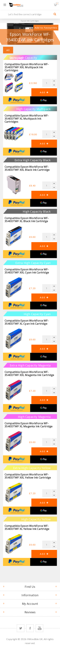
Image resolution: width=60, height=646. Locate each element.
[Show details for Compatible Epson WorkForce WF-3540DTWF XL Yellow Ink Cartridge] (14, 544)
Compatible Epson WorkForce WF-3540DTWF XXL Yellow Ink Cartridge (28, 476)
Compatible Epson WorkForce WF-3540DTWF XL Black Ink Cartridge (27, 219)
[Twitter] (20, 628)
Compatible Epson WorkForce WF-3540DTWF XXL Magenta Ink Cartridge (29, 373)
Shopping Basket (57, 3)
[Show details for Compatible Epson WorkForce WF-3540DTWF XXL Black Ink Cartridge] (14, 185)
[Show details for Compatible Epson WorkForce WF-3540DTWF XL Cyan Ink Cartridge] (14, 338)
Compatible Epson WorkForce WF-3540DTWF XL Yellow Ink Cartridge (27, 527)
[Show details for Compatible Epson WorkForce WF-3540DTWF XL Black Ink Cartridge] (14, 236)
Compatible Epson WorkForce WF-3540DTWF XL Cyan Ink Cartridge (27, 322)
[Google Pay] (43, 100)
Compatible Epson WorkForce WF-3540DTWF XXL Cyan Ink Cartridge (27, 270)
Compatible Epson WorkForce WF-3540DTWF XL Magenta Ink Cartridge (29, 424)
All (8, 50)
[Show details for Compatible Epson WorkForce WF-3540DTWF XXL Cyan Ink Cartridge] (14, 287)
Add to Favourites (46, 27)
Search (55, 14)
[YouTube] (39, 628)
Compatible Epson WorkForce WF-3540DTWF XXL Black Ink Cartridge (27, 168)
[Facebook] (30, 628)
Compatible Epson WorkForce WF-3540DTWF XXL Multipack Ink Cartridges (27, 67)
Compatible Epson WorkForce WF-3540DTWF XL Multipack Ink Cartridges (27, 118)
